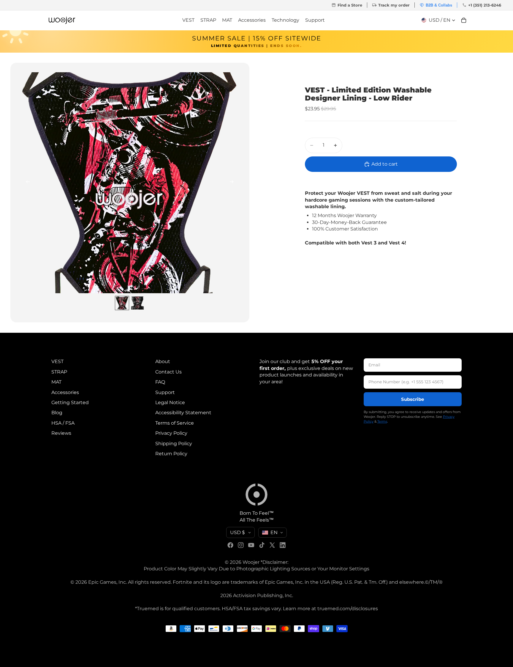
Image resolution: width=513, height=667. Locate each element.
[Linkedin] (282, 545)
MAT (56, 382)
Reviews (61, 433)
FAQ (160, 382)
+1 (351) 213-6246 (481, 5)
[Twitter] (272, 545)
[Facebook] (230, 545)
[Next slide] (233, 182)
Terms (382, 421)
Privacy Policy (171, 433)
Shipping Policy (173, 443)
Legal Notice (170, 402)
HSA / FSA (63, 423)
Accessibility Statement (183, 412)
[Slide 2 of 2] (137, 303)
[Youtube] (251, 545)
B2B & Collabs (435, 5)
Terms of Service (174, 423)
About (162, 361)
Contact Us (168, 371)
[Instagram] (240, 545)
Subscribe (412, 399)
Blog (56, 412)
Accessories (65, 392)
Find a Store (346, 5)
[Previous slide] (26, 182)
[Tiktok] (261, 545)
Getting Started (70, 402)
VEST (57, 361)
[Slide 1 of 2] (122, 303)
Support (165, 392)
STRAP (59, 371)
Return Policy (171, 453)
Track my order (391, 5)
